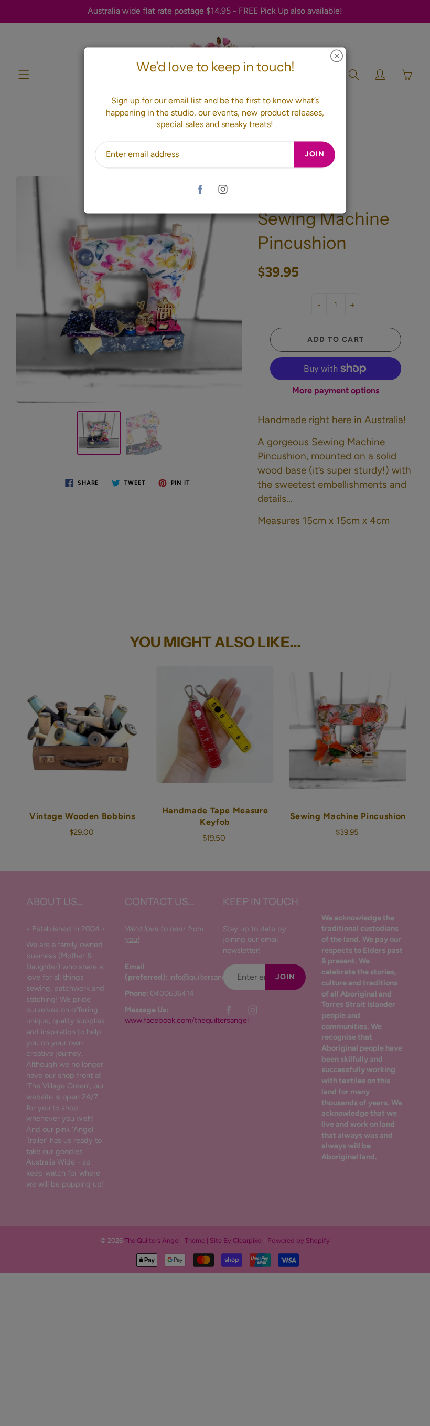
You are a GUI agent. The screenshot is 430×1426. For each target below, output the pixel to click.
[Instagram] (222, 189)
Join (315, 154)
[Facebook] (200, 189)
